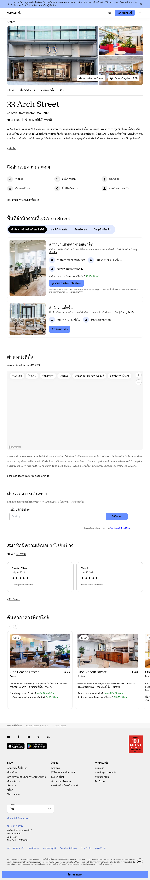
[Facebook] (18, 736)
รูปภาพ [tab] (10, 90)
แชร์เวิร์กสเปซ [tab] (59, 229)
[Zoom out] (139, 382)
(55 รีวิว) (21, 554)
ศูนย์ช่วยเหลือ (102, 777)
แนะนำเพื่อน (57, 777)
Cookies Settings (68, 848)
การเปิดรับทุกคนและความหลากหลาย (26, 777)
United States (32, 726)
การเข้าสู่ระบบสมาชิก (106, 772)
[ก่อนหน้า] (8, 4)
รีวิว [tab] (62, 90)
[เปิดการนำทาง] (140, 13)
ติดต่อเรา (99, 768)
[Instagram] (28, 736)
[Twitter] (38, 736)
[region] (75, 410)
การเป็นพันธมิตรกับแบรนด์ (64, 785)
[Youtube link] (8, 736)
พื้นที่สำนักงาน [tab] (27, 90)
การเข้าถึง (86, 848)
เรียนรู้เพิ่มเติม (49, 5)
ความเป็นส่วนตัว (15, 848)
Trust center (13, 794)
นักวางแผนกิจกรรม (61, 781)
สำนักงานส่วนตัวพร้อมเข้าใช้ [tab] (27, 229)
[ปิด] (141, 4)
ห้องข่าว (11, 785)
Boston (45, 726)
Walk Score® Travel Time (120, 528)
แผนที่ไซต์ (100, 848)
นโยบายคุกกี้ (49, 848)
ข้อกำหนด (33, 848)
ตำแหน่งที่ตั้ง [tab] (47, 90)
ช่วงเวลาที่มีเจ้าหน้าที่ (38, 119)
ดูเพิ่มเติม (11, 148)
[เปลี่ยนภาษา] (109, 13)
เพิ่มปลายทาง (20, 509)
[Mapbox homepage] (14, 447)
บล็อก (10, 790)
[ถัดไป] (11, 4)
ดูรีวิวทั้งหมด (13, 599)
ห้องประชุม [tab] (80, 229)
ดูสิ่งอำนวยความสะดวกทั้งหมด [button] (23, 200)
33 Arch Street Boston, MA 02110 (24, 365)
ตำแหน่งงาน (13, 781)
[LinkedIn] (48, 736)
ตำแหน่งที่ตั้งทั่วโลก (17, 768)
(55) (18, 119)
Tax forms (100, 781)
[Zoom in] (139, 375)
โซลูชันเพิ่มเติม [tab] (102, 229)
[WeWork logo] (14, 12)
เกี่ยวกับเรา (12, 772)
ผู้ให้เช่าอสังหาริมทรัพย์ (63, 772)
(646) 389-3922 (15, 826)
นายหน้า (55, 768)
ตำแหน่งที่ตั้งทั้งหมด (14, 726)
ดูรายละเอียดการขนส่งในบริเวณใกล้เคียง (28, 476)
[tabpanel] (75, 55)
